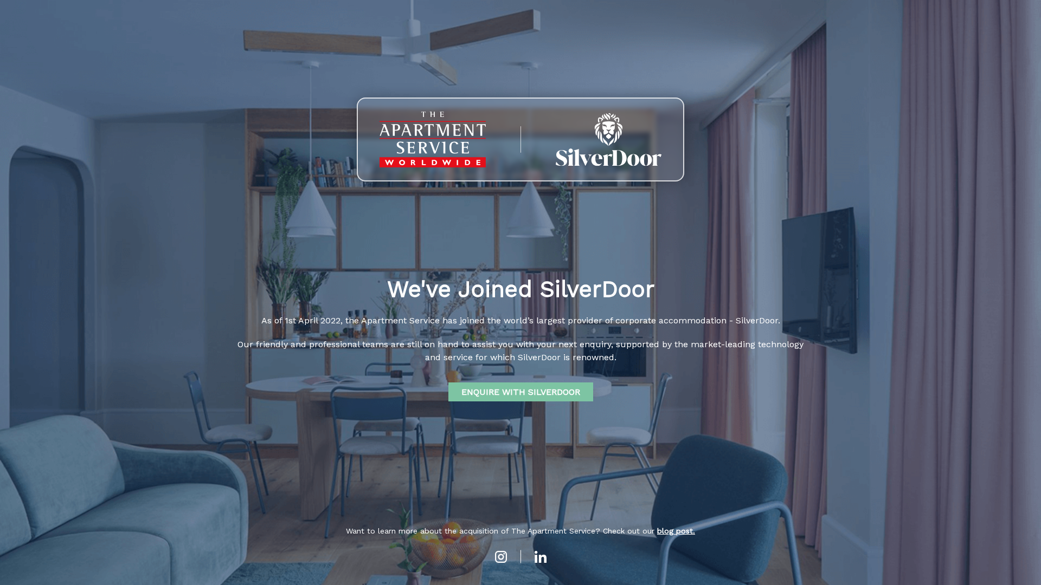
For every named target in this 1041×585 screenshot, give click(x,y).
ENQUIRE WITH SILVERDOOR (520, 392)
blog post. (676, 530)
